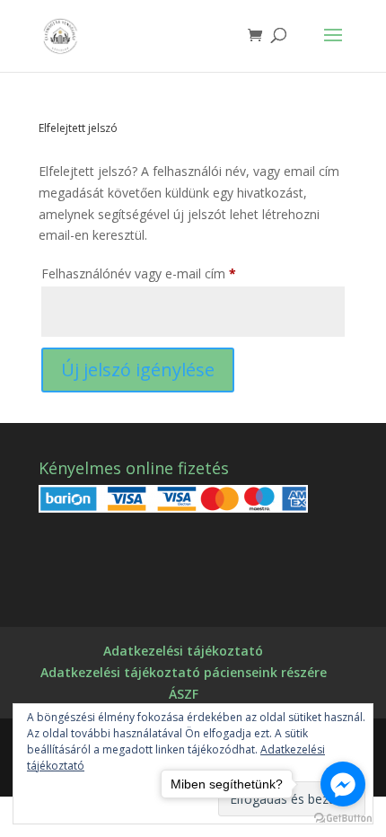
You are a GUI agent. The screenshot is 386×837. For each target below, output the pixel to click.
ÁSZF (183, 693)
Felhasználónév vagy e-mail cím (163, 273)
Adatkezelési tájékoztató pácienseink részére (183, 672)
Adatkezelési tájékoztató (183, 650)
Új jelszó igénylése (138, 369)
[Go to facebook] (342, 784)
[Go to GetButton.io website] (343, 818)
